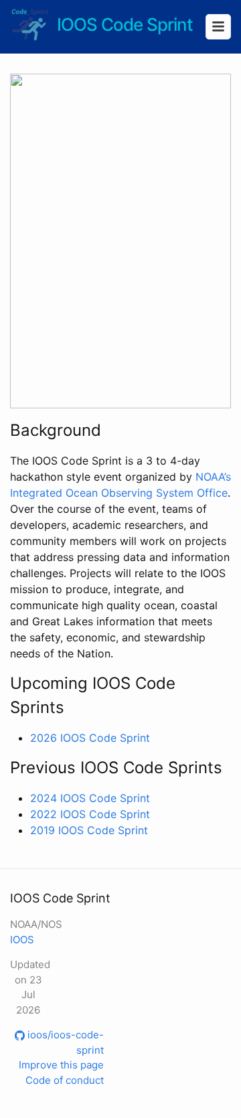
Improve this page (61, 1064)
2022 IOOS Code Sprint (90, 814)
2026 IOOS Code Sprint (90, 737)
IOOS (22, 939)
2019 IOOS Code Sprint (89, 830)
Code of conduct (64, 1080)
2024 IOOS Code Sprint (90, 798)
